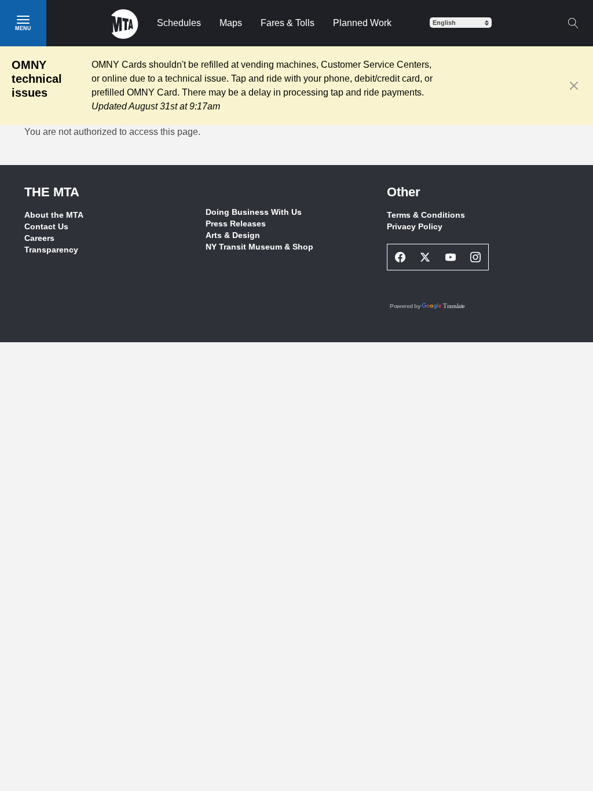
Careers (39, 238)
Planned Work (362, 23)
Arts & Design (233, 235)
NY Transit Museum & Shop (259, 246)
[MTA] (125, 23)
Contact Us (46, 226)
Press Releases (236, 223)
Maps (230, 23)
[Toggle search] (572, 23)
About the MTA (53, 214)
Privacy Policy (414, 226)
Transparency (51, 249)
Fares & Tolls (287, 23)
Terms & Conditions (426, 214)
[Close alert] (574, 86)
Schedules (179, 23)
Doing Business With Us (254, 212)
